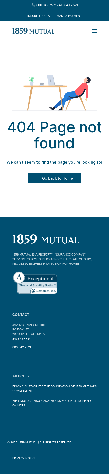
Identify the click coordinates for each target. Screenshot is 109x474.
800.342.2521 (21, 347)
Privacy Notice (24, 458)
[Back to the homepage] (33, 31)
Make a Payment (69, 16)
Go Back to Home (57, 178)
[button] (94, 31)
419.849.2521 (21, 339)
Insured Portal (39, 16)
